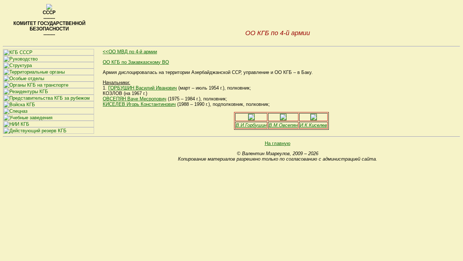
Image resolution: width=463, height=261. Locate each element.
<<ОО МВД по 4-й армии (130, 51)
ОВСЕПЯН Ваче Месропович (134, 99)
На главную (277, 143)
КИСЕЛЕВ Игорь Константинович (139, 104)
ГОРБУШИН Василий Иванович (142, 88)
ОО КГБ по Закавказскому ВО (136, 62)
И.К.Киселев (313, 125)
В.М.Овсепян (283, 125)
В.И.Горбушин (251, 125)
